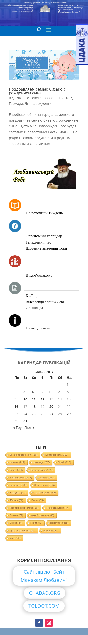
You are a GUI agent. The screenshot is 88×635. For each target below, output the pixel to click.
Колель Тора (41, 470)
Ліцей (64, 462)
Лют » (29, 427)
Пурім (36, 523)
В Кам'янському (39, 275)
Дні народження (38, 103)
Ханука (47, 477)
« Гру (17, 427)
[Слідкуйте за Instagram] (49, 623)
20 (51, 406)
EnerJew (50, 530)
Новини (17, 462)
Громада (16, 103)
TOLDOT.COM (44, 606)
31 (25, 421)
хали (15, 538)
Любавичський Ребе (24, 507)
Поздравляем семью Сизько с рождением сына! (37, 91)
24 (25, 413)
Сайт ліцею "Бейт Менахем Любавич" (44, 575)
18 (34, 406)
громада (41, 462)
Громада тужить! (40, 328)
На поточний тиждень (44, 213)
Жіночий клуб (21, 477)
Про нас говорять (22, 530)
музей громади (42, 515)
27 (51, 413)
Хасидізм (17, 492)
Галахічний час (38, 242)
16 (16, 406)
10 (25, 399)
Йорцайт (18, 485)
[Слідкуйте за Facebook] (39, 623)
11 (34, 399)
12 (42, 399)
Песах (37, 500)
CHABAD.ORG (44, 593)
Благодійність (56, 454)
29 (69, 413)
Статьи (16, 515)
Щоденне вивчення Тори (46, 248)
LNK (18, 97)
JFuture (16, 500)
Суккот (16, 523)
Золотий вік (44, 485)
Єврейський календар (44, 236)
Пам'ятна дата (44, 492)
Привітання (59, 523)
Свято (16, 470)
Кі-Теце (32, 296)
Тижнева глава (57, 507)
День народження (23, 454)
